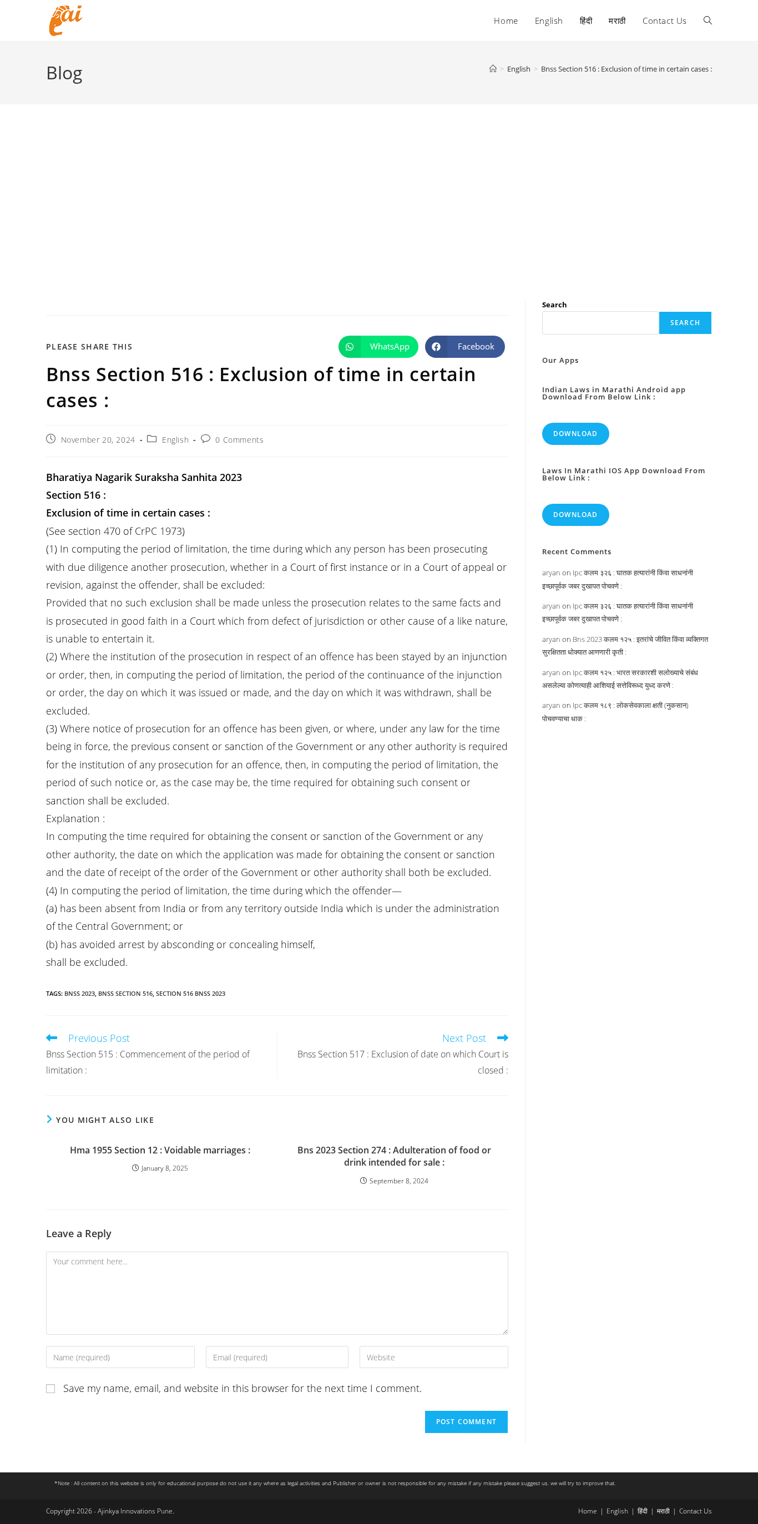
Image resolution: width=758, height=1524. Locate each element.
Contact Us (695, 1511)
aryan (551, 573)
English (175, 439)
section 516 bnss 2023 (190, 993)
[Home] (493, 69)
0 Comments (239, 439)
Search (554, 305)
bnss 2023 (79, 993)
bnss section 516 (125, 993)
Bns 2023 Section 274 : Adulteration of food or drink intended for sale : (394, 1156)
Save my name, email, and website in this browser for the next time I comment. (242, 1388)
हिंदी (643, 1511)
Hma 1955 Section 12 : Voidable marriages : (160, 1150)
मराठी (663, 1511)
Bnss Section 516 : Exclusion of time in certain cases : (626, 69)
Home (587, 1511)
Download (575, 433)
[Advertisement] (379, 187)
